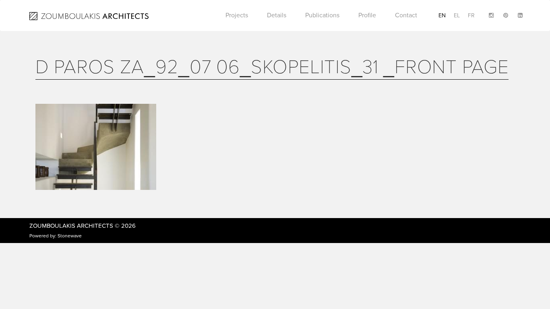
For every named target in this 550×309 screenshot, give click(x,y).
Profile (367, 15)
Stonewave (70, 236)
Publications (322, 15)
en (442, 15)
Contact (406, 15)
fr (471, 15)
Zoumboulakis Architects (71, 225)
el (457, 15)
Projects (236, 15)
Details (276, 15)
